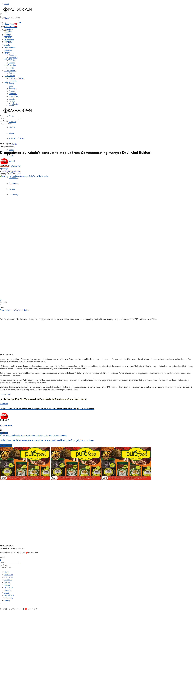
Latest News (10, 24)
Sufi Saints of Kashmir (16, 78)
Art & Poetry (13, 194)
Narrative (12, 60)
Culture (11, 93)
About (6, 3)
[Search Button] (20, 22)
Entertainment (10, 47)
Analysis (12, 91)
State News (8, 29)
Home (6, 18)
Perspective (13, 57)
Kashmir (7, 35)
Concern (12, 63)
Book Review (14, 183)
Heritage (12, 189)
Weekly (7, 53)
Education (8, 59)
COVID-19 (8, 32)
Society (11, 155)
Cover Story (13, 177)
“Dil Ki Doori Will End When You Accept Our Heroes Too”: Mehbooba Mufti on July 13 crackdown (47, 440)
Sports (7, 45)
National (7, 37)
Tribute (11, 116)
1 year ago (4, 168)
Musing (11, 149)
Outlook (12, 127)
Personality (13, 81)
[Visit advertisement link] (25, 479)
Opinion (12, 75)
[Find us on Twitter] (1, 14)
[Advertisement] (54, 137)
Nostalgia (12, 65)
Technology (8, 77)
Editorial (12, 88)
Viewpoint (12, 121)
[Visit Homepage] (17, 12)
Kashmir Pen (16, 166)
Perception (13, 55)
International (9, 40)
